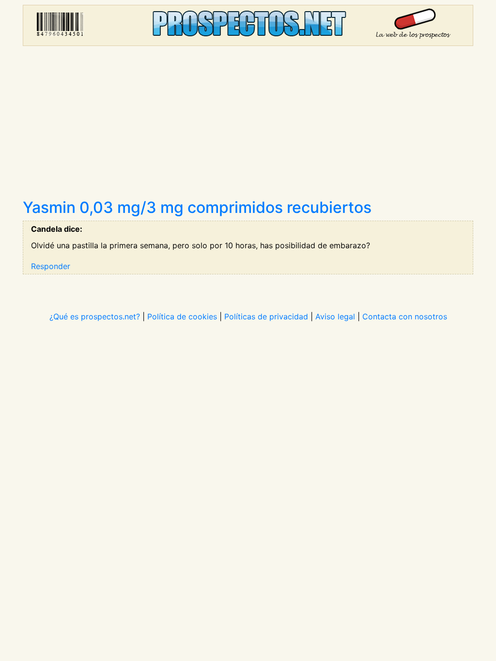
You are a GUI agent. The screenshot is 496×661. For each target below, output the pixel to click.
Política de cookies (182, 316)
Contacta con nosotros (404, 316)
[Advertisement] (248, 126)
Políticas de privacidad (266, 316)
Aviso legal (335, 316)
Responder (50, 266)
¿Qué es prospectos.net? (94, 316)
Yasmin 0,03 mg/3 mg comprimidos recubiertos (197, 207)
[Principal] (248, 25)
